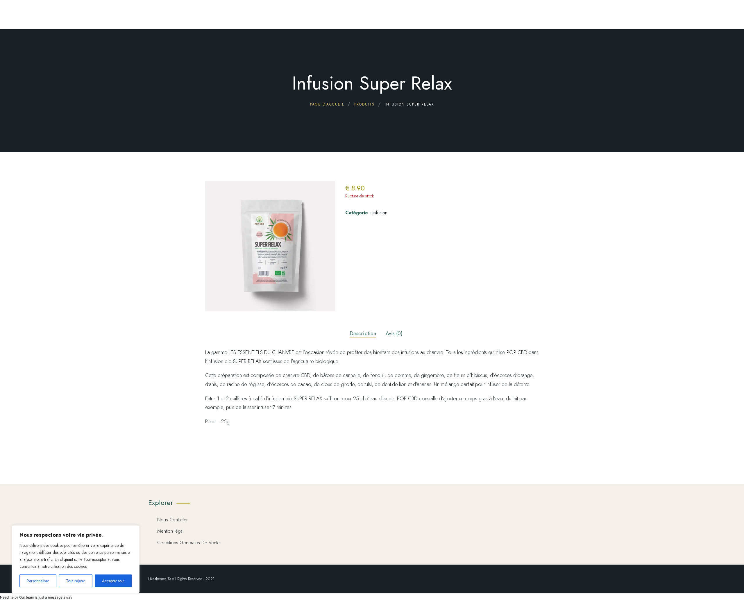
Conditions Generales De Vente (188, 542)
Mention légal (170, 531)
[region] (76, 559)
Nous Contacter (172, 519)
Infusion (379, 212)
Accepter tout (113, 581)
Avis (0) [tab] (394, 333)
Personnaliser (38, 581)
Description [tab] (363, 333)
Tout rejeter (75, 581)
